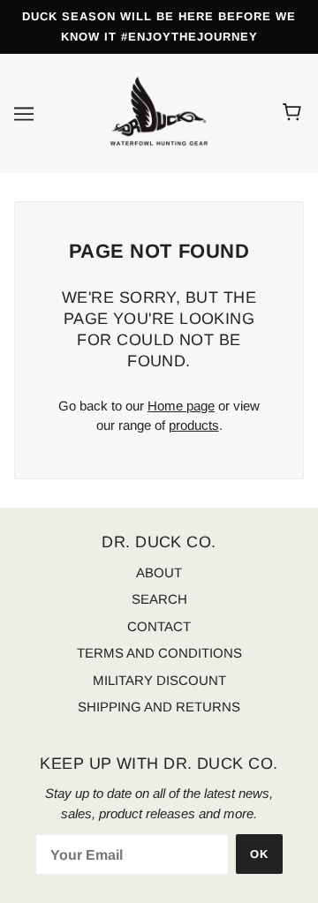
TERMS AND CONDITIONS (159, 652)
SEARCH (159, 598)
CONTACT (159, 626)
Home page (181, 405)
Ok (259, 854)
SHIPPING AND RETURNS (159, 706)
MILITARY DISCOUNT (159, 680)
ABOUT (159, 572)
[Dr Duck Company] (159, 111)
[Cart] (294, 113)
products (194, 425)
